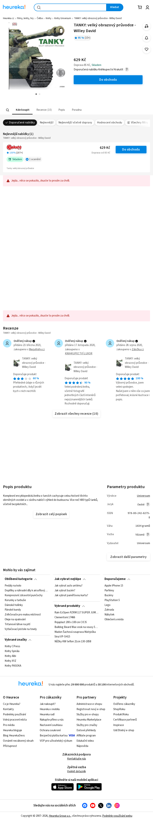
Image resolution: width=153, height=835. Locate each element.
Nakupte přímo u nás (52, 720)
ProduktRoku (121, 714)
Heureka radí (47, 714)
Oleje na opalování (15, 619)
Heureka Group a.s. (60, 816)
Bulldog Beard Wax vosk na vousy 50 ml (76, 627)
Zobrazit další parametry (128, 557)
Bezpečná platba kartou (54, 736)
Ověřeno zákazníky (124, 704)
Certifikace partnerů (125, 720)
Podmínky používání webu (117, 816)
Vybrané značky (16, 639)
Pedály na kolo (13, 586)
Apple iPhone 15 (113, 586)
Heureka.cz (8, 18)
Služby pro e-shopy (87, 714)
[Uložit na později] (147, 49)
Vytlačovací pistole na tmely (21, 629)
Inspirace (118, 725)
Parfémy (109, 590)
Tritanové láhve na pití (17, 624)
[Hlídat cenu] (147, 38)
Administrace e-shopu (89, 704)
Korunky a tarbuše (15, 600)
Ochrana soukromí (50, 730)
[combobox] (70, 7)
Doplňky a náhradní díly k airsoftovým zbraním (27, 590)
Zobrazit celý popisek (51, 514)
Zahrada (109, 610)
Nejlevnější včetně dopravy (75, 123)
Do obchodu (131, 149)
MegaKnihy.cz (37, 349)
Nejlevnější (46, 123)
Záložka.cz (138, 349)
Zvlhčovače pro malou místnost (23, 615)
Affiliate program (86, 736)
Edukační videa (85, 741)
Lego (107, 605)
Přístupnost (10, 746)
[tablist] (53, 110)
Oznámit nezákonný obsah (18, 741)
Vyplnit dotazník (76, 771)
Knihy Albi (10, 656)
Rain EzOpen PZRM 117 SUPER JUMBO (76, 612)
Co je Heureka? (11, 704)
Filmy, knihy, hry (25, 18)
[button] (22, 110)
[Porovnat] (147, 26)
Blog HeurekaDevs (14, 736)
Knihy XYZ (10, 661)
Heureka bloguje (12, 730)
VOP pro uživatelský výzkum (56, 741)
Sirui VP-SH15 (62, 637)
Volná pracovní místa (15, 720)
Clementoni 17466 (64, 617)
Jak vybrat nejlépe (67, 579)
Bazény (108, 595)
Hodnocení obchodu (109, 123)
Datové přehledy (86, 730)
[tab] (22, 110)
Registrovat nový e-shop (90, 709)
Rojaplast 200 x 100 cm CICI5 (70, 622)
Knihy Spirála (12, 651)
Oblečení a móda (114, 619)
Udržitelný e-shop (123, 730)
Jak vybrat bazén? (64, 590)
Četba (40, 18)
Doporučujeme (115, 579)
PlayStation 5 (112, 600)
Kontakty (8, 709)
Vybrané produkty (67, 606)
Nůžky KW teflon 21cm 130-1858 (72, 641)
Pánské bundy (13, 610)
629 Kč (105, 147)
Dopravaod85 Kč (101, 152)
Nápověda (82, 746)
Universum (143, 496)
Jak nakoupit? (48, 704)
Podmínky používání (14, 714)
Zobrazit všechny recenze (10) (76, 414)
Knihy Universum (62, 18)
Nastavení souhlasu (51, 725)
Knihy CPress (12, 646)
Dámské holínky (14, 605)
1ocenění (34, 159)
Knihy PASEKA (13, 666)
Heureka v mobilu (50, 709)
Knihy (48, 18)
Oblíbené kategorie (18, 579)
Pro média (9, 725)
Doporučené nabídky (22, 123)
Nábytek (109, 615)
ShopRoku (119, 709)
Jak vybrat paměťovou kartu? (71, 595)
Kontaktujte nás (76, 759)
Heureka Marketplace (88, 720)
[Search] (7, 110)
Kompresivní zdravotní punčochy (24, 595)
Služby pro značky (86, 725)
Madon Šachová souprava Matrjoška (75, 632)
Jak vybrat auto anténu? (68, 586)
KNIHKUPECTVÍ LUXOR (78, 354)
